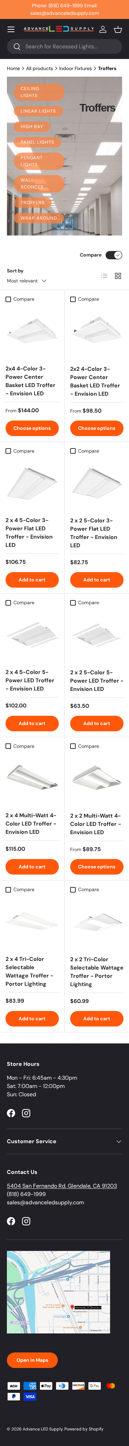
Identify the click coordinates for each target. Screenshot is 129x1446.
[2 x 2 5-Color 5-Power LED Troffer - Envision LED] (97, 636)
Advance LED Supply (43, 1429)
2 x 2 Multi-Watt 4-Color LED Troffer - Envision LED (95, 824)
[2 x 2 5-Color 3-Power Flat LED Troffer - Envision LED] (97, 484)
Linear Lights (38, 111)
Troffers (33, 202)
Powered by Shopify (84, 1429)
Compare (90, 255)
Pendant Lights (32, 161)
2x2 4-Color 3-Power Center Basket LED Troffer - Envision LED (95, 381)
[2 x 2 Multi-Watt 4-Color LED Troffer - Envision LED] (97, 780)
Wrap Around (39, 218)
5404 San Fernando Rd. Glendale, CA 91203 (62, 1185)
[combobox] (64, 46)
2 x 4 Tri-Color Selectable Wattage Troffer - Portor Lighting (29, 971)
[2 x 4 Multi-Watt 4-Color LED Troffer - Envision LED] (32, 779)
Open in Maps (32, 1360)
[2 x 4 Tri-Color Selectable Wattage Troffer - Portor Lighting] (32, 922)
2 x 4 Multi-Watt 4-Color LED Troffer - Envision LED (31, 824)
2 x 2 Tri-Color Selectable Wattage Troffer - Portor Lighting (96, 972)
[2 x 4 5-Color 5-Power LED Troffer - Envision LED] (32, 636)
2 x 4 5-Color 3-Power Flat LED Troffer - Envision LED (29, 533)
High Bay (32, 126)
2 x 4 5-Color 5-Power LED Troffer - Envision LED (30, 680)
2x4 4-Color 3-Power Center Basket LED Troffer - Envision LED (30, 381)
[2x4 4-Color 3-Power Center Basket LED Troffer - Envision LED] (32, 332)
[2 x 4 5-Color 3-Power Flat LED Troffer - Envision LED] (32, 484)
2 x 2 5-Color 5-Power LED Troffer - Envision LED (96, 681)
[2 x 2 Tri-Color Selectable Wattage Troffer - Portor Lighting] (97, 923)
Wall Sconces (32, 183)
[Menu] (11, 29)
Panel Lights (37, 142)
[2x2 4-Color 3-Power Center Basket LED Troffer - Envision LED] (97, 332)
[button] (118, 29)
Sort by (15, 271)
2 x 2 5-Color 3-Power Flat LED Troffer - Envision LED (93, 533)
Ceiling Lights (30, 92)
